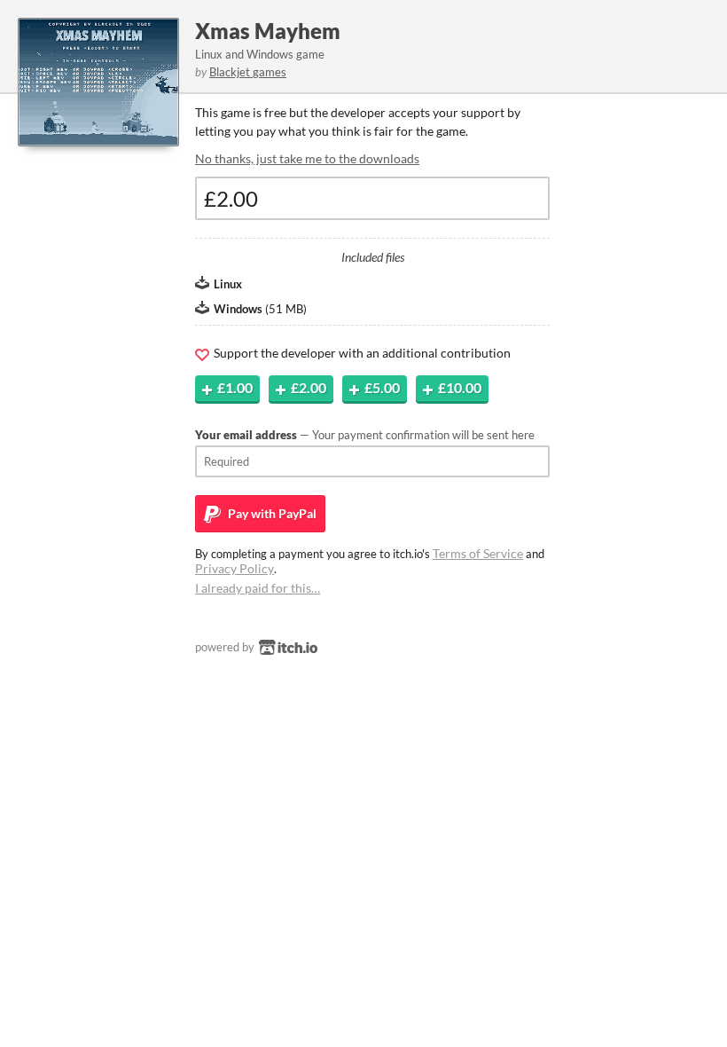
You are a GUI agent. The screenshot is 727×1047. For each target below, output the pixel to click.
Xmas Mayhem (267, 30)
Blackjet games (247, 72)
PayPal (271, 513)
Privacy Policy (234, 568)
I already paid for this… (257, 587)
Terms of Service (478, 553)
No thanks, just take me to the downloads (307, 158)
